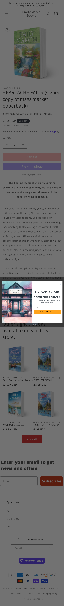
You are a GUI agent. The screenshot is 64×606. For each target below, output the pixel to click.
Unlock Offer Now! (47, 312)
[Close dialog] (60, 283)
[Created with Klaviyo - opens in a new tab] (32, 324)
